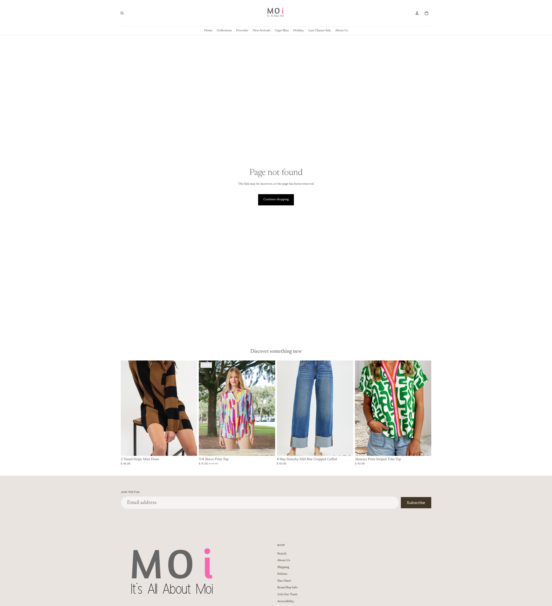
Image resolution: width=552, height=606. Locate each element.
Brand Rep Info (287, 587)
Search (281, 553)
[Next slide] (190, 408)
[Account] (417, 13)
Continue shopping (276, 199)
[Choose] (190, 449)
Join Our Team (287, 594)
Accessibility (285, 601)
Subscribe (416, 502)
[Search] (122, 13)
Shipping (283, 567)
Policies (282, 574)
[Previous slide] (127, 408)
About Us (283, 560)
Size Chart (284, 580)
